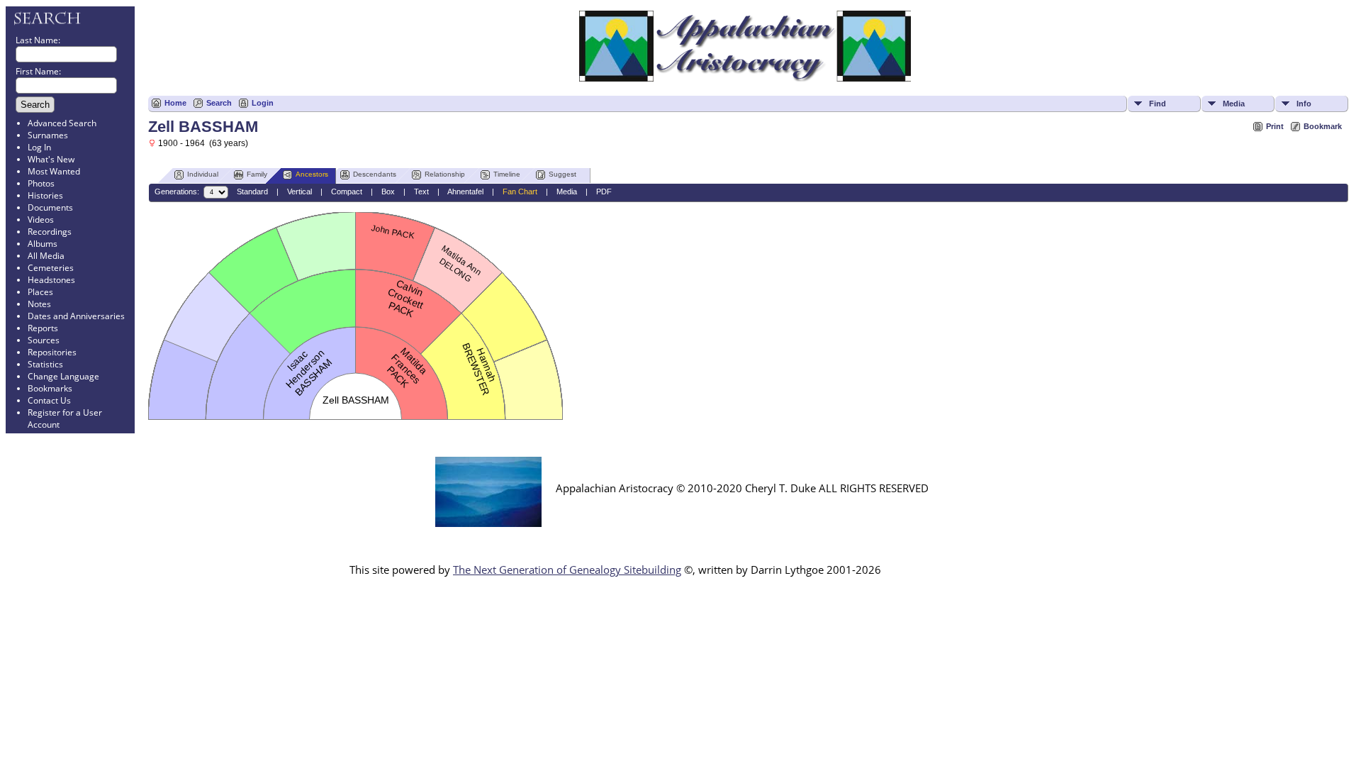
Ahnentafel (465, 191)
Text (421, 191)
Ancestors (312, 174)
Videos (41, 219)
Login (263, 103)
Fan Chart (520, 191)
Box (388, 191)
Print (1275, 126)
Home (175, 103)
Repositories (52, 352)
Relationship (445, 174)
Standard (252, 191)
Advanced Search (62, 123)
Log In (39, 147)
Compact (346, 191)
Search (219, 103)
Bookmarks (50, 388)
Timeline (506, 174)
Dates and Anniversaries (76, 316)
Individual (202, 174)
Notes (39, 304)
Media (1234, 103)
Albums (42, 244)
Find (1157, 103)
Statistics (45, 364)
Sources (44, 340)
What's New (51, 159)
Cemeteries (51, 268)
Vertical (299, 191)
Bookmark (1323, 126)
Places (40, 292)
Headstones (51, 280)
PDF (604, 191)
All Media (46, 256)
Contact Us (49, 400)
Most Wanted (54, 171)
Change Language (63, 376)
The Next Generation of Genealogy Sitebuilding (567, 569)
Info (1303, 103)
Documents (50, 207)
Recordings (50, 232)
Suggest (562, 174)
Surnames (48, 135)
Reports (43, 328)
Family (257, 174)
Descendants (374, 174)
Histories (45, 195)
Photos (41, 183)
